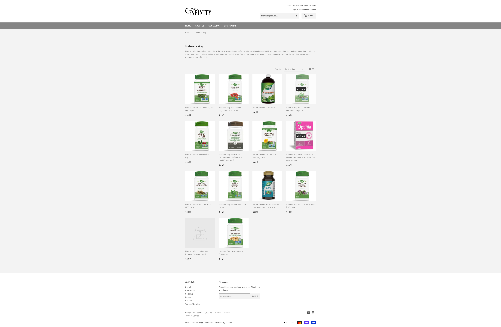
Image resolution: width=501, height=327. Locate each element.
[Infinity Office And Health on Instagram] (313, 313)
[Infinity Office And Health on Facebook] (308, 313)
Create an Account (309, 10)
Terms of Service (192, 304)
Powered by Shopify (223, 323)
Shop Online (230, 26)
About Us (199, 26)
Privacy (188, 300)
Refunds (188, 297)
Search (188, 287)
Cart (310, 15)
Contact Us (214, 26)
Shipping (189, 294)
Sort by (278, 69)
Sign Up (255, 296)
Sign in (295, 10)
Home (188, 26)
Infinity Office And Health (202, 323)
